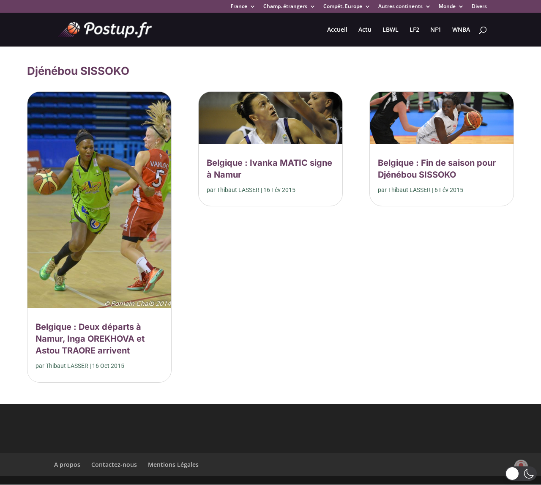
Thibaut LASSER (67, 365)
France (239, 7)
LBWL (391, 30)
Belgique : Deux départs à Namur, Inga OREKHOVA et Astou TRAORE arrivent (90, 339)
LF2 (414, 30)
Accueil (337, 30)
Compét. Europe (342, 7)
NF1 (435, 30)
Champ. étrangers (285, 7)
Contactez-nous (114, 464)
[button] (521, 473)
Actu (365, 30)
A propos (67, 464)
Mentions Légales (173, 464)
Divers (479, 7)
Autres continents (400, 7)
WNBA (461, 30)
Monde (447, 7)
